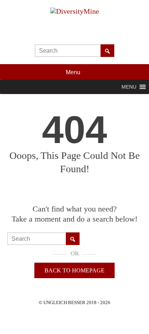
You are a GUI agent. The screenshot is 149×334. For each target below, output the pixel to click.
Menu (74, 72)
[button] (129, 87)
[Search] (107, 51)
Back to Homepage (74, 270)
